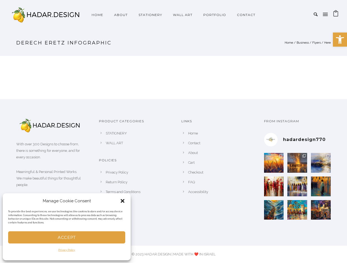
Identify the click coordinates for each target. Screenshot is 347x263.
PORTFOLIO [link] (214, 15)
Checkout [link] (195, 172)
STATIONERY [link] (150, 15)
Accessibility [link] (198, 192)
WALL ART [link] (182, 15)
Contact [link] (246, 15)
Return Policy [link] (116, 182)
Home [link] (97, 15)
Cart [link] (191, 163)
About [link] (193, 153)
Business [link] (303, 42)
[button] (122, 201)
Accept (67, 237)
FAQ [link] (191, 182)
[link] (340, 40)
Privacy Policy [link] (66, 250)
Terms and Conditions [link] (123, 192)
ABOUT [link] (121, 15)
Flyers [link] (316, 42)
